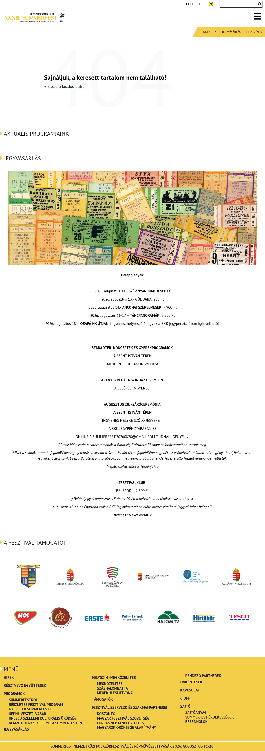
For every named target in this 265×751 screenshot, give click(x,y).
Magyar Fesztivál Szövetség (123, 718)
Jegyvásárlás (231, 32)
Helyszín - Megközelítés (114, 677)
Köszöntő (106, 713)
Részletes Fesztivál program (36, 704)
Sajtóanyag (196, 712)
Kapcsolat (190, 690)
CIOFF (185, 698)
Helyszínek (254, 32)
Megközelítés (109, 683)
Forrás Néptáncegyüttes (120, 723)
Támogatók (102, 699)
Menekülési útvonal (116, 692)
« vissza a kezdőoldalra (64, 86)
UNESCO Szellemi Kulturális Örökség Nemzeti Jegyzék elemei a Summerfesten (45, 720)
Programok (208, 32)
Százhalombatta (112, 688)
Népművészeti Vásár (27, 713)
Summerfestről (23, 699)
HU (190, 4)
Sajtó (185, 706)
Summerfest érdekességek (209, 717)
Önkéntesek (191, 682)
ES (204, 4)
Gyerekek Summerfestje (31, 709)
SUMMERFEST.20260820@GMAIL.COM (123, 436)
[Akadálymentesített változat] (211, 3)
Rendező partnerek (203, 675)
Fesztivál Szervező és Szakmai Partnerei (129, 707)
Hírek (9, 677)
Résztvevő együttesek (25, 685)
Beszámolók (196, 721)
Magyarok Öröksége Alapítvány (126, 727)
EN (197, 4)
